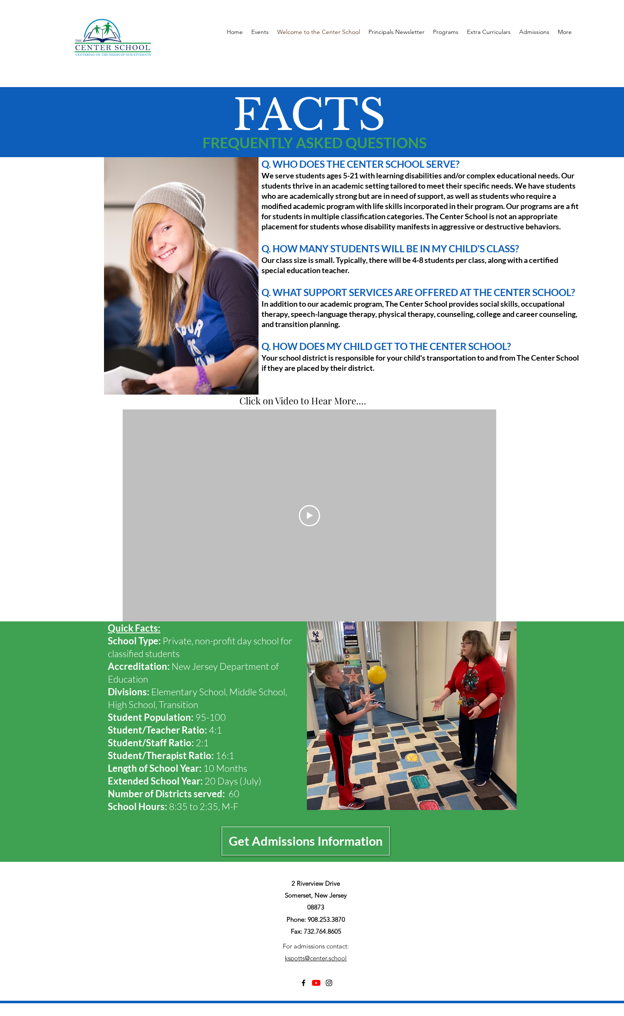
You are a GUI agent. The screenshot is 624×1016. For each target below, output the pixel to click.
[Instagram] (329, 983)
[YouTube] (316, 983)
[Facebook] (303, 983)
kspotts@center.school (316, 958)
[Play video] (309, 515)
